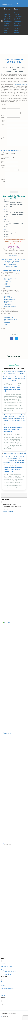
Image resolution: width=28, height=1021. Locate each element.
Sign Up (18, 5)
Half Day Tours (7, 281)
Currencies (3, 1002)
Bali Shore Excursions (9, 299)
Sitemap (3, 995)
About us (6, 324)
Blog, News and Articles (6, 966)
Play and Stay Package (10, 264)
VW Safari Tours (8, 301)
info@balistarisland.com (7, 4)
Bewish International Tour (10, 971)
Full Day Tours (7, 283)
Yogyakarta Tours (8, 317)
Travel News (7, 322)
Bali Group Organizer (9, 973)
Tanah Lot (19, 97)
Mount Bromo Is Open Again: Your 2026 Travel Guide (12, 390)
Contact (3, 985)
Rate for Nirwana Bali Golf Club (11, 261)
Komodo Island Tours (9, 316)
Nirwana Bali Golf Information (11, 263)
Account (3, 982)
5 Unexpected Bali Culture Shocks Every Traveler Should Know (13, 470)
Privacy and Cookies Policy (7, 988)
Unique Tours (7, 286)
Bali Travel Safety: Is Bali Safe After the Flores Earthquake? (13, 429)
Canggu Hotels (7, 974)
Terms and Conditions (6, 992)
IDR (17, 3)
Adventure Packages (9, 298)
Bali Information (8, 321)
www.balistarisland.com (14, 255)
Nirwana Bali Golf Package (10, 266)
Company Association (6, 970)
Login (21, 3)
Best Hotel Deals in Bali (10, 278)
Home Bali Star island (9, 326)
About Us (3, 963)
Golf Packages (7, 304)
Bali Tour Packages (9, 284)
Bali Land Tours (8, 279)
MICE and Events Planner (10, 319)
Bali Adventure (7, 296)
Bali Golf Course (8, 303)
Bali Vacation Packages (10, 306)
